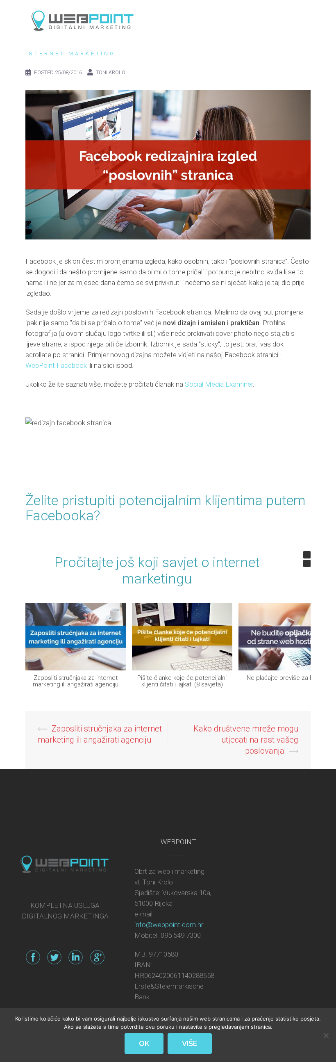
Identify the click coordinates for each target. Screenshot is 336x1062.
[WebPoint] (82, 18)
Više (190, 1043)
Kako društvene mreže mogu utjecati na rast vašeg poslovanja (245, 740)
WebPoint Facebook (57, 365)
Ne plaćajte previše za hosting (288, 677)
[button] (307, 554)
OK (144, 1043)
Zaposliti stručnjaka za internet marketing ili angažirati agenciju (75, 681)
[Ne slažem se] (326, 1035)
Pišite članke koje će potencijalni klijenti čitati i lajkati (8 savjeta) (182, 681)
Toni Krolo (110, 72)
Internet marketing (70, 53)
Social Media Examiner (219, 384)
